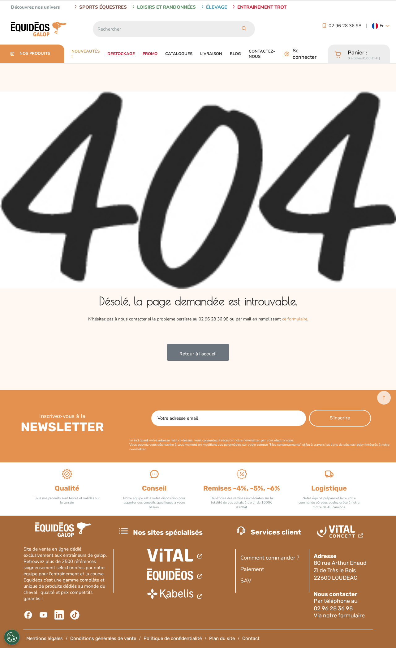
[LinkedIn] (59, 615)
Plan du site (222, 638)
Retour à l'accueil (198, 354)
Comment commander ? (269, 557)
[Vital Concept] (341, 533)
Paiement (252, 569)
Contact (251, 638)
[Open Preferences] (11, 637)
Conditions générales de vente (103, 638)
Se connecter (304, 54)
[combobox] (163, 29)
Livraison (211, 54)
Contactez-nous (262, 54)
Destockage (121, 54)
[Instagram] (75, 615)
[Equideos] (175, 575)
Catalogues (178, 54)
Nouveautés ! (85, 54)
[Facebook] (29, 615)
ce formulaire (294, 319)
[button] (381, 26)
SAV (245, 580)
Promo (150, 54)
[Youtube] (44, 615)
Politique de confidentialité (173, 638)
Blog (235, 54)
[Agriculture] (175, 555)
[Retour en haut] (384, 397)
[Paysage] (175, 596)
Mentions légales (44, 638)
